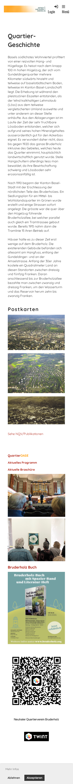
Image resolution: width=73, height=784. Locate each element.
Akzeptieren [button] (34, 778)
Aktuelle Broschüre (21, 469)
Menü (65, 11)
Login (51, 11)
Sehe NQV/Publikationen (25, 434)
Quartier (18, 455)
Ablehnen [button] (14, 778)
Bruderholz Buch (22, 567)
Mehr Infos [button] (12, 769)
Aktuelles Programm (22, 462)
